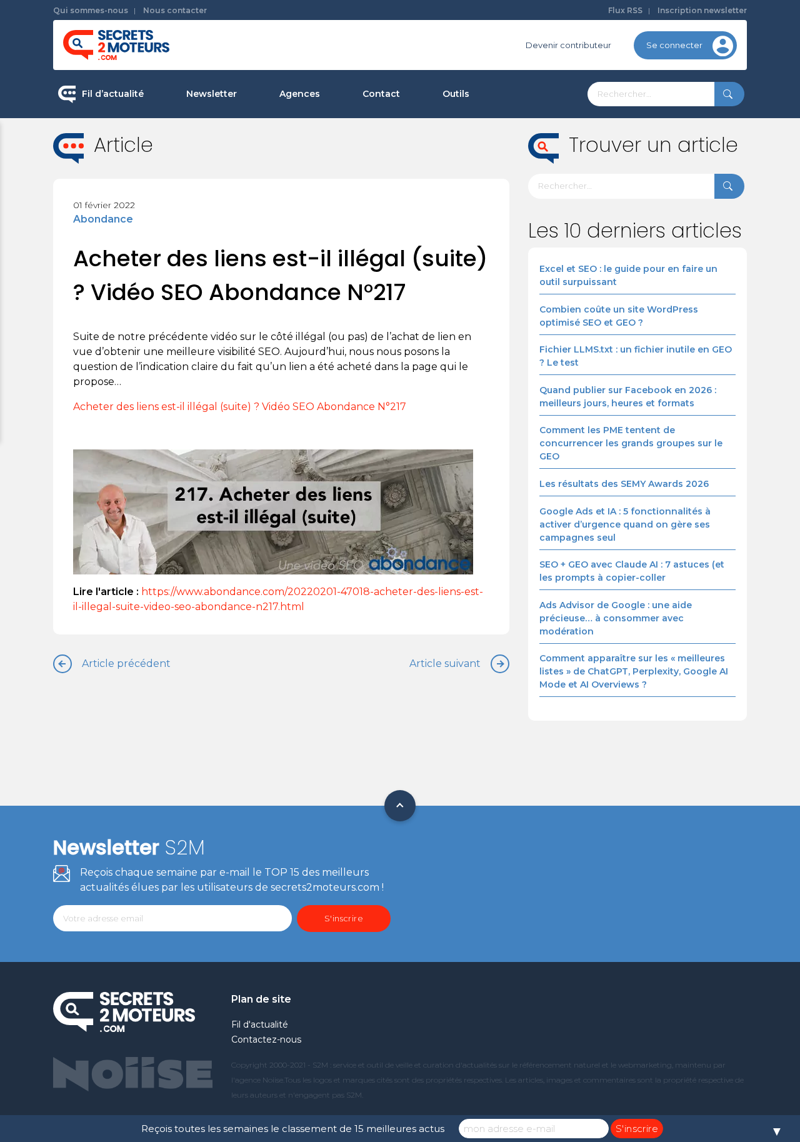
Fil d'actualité (259, 1024)
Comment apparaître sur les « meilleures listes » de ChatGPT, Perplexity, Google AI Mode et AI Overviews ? (633, 671)
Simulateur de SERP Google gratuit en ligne (514, 236)
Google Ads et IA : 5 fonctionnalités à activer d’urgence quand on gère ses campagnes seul (625, 524)
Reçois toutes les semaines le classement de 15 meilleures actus (292, 1128)
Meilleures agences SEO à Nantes (349, 257)
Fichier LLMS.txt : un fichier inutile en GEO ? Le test (635, 356)
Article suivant (445, 663)
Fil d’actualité (113, 93)
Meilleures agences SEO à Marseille (353, 296)
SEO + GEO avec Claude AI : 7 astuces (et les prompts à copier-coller (631, 571)
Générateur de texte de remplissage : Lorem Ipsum (518, 184)
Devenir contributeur (568, 45)
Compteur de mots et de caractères (517, 137)
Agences (299, 93)
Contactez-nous (266, 1039)
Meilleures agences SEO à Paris (344, 137)
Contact (381, 93)
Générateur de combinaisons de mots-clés (509, 290)
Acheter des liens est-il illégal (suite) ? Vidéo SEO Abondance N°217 (239, 407)
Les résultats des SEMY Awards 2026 (624, 483)
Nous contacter (175, 10)
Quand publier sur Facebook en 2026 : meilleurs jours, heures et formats (627, 396)
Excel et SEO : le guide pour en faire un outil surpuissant (628, 275)
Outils (455, 93)
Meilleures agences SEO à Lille (342, 217)
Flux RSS (625, 10)
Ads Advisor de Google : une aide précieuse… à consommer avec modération (615, 618)
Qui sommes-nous (90, 10)
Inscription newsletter (702, 10)
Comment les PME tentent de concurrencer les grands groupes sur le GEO (630, 443)
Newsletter (211, 93)
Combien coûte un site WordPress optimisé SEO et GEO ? (618, 316)
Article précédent (126, 663)
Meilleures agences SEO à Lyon (344, 177)
